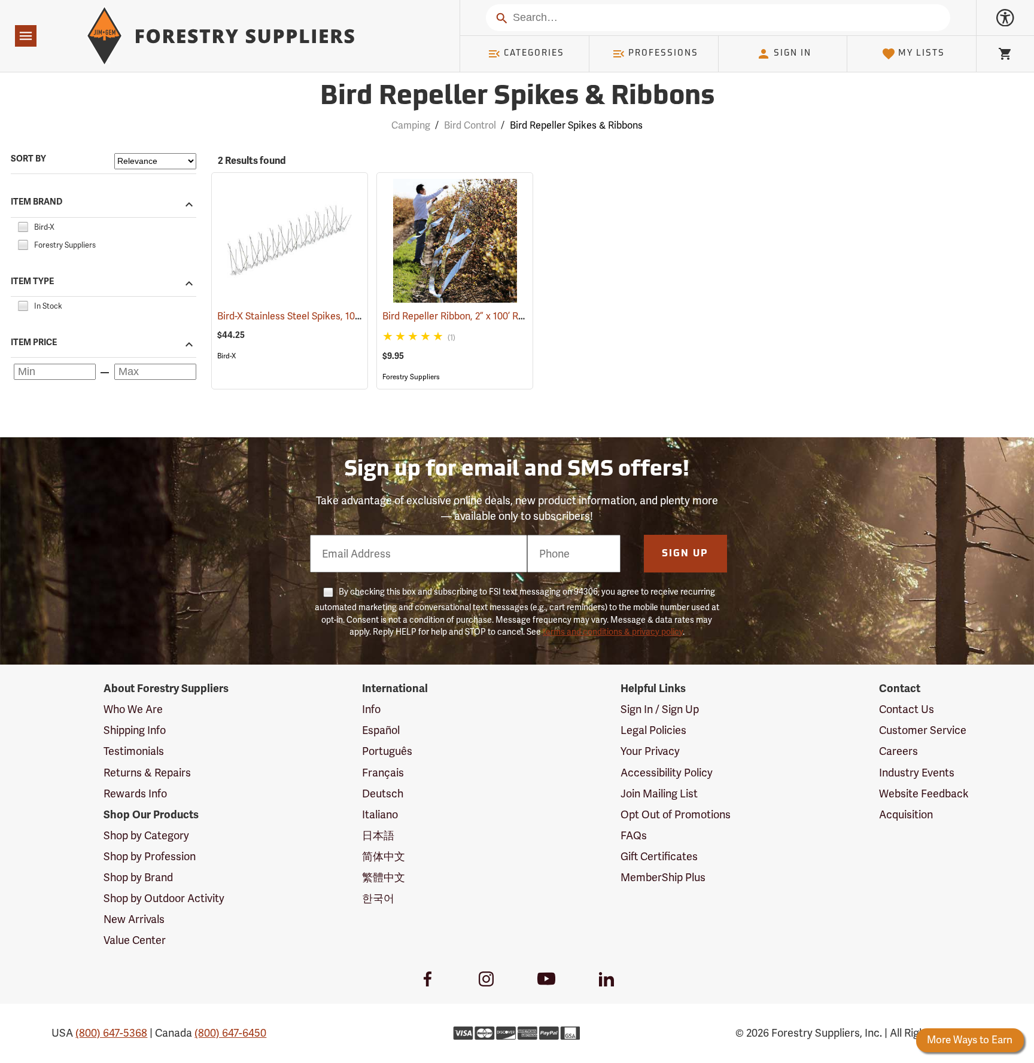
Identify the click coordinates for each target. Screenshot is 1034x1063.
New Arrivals (134, 919)
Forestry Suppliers (411, 377)
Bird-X (226, 356)
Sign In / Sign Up (660, 709)
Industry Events (916, 772)
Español (381, 730)
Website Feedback (924, 793)
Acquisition (906, 814)
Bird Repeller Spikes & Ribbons (517, 97)
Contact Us (906, 709)
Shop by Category (146, 835)
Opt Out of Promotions (676, 814)
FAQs (634, 835)
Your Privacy (650, 751)
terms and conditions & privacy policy (613, 631)
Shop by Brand (138, 877)
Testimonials (134, 751)
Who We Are (133, 709)
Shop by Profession (150, 856)
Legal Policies (653, 730)
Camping (410, 125)
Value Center (135, 940)
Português (387, 751)
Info (371, 709)
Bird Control (470, 125)
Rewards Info (135, 793)
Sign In (792, 53)
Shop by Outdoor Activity (164, 898)
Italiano (380, 814)
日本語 (378, 835)
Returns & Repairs (147, 772)
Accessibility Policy (667, 772)
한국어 (378, 898)
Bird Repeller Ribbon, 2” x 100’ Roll (472, 316)
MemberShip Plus (663, 877)
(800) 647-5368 (111, 1033)
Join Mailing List (659, 793)
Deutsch (382, 793)
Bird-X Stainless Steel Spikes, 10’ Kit (311, 316)
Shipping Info (135, 730)
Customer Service (922, 730)
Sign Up (685, 554)
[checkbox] (23, 225)
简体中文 (383, 856)
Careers (898, 751)
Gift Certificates (659, 856)
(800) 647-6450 (230, 1033)
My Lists (921, 53)
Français (383, 772)
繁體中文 (383, 877)
